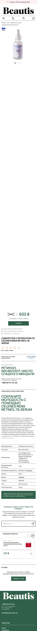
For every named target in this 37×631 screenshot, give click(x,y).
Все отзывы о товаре (7, 350)
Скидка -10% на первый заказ (20, 2)
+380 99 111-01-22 (9, 382)
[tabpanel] (18, 44)
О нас (4, 628)
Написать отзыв (18, 578)
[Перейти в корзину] (33, 18)
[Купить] (31, 553)
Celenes (21, 477)
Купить (18, 323)
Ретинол (29, 470)
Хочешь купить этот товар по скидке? (18, 508)
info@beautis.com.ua (9, 613)
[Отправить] (32, 523)
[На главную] (18, 14)
